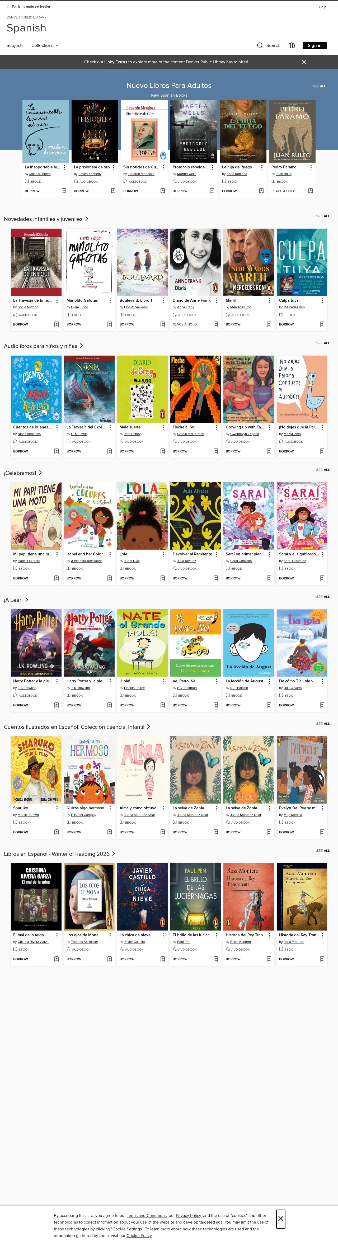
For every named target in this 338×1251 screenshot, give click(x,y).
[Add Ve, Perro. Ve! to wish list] (215, 705)
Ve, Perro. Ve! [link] (184, 681)
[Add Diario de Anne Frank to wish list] (215, 324)
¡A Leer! (14, 600)
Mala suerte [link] (130, 427)
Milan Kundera (40, 174)
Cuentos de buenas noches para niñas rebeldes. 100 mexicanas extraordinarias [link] (33, 427)
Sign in (315, 46)
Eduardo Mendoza (141, 174)
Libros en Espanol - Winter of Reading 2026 (57, 854)
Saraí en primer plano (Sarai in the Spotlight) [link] (246, 554)
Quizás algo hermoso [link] (85, 808)
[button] (268, 46)
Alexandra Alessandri (86, 561)
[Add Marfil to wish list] (269, 324)
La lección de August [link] (244, 681)
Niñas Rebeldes (29, 434)
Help (322, 7)
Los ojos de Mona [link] (82, 935)
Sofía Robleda (237, 174)
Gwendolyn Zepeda (244, 434)
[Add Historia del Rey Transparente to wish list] (269, 959)
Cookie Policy (139, 1235)
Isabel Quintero (29, 561)
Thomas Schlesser (84, 942)
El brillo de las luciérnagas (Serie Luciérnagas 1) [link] (193, 935)
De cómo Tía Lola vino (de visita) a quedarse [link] (299, 681)
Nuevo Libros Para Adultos (169, 85)
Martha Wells (186, 174)
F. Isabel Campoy (83, 815)
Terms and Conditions (147, 1215)
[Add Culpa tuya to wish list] (322, 324)
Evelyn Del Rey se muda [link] (299, 808)
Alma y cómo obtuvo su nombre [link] (140, 808)
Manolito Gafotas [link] (82, 300)
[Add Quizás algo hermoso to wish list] (109, 832)
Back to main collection (31, 7)
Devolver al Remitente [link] (192, 554)
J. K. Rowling (27, 688)
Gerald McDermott (190, 434)
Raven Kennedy (89, 174)
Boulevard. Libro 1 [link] (136, 300)
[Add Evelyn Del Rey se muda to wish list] (322, 832)
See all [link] (319, 86)
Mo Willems (292, 434)
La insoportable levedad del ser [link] (43, 167)
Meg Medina (293, 815)
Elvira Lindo (79, 307)
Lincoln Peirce (134, 688)
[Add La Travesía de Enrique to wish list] (56, 324)
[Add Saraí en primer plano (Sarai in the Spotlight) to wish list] (269, 578)
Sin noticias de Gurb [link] (141, 167)
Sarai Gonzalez (241, 561)
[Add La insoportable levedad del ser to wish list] (63, 191)
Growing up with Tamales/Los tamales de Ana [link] (246, 427)
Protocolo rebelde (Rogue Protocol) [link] (191, 167)
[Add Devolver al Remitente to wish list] (215, 578)
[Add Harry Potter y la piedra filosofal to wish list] (56, 705)
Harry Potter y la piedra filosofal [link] (33, 681)
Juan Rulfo (284, 174)
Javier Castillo (134, 942)
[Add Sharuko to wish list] (56, 832)
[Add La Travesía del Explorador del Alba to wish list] (109, 451)
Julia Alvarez (186, 561)
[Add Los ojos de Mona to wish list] (109, 959)
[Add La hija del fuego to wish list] (261, 191)
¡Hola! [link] (125, 681)
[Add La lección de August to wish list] (269, 705)
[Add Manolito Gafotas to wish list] (109, 324)
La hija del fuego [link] (237, 167)
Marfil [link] (231, 300)
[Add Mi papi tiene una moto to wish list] (56, 578)
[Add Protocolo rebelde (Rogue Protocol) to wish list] (212, 191)
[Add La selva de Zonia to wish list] (215, 832)
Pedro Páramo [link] (284, 167)
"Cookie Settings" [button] (127, 1229)
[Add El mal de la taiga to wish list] (56, 959)
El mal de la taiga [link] (28, 935)
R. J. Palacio (239, 688)
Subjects (15, 46)
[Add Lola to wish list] (162, 578)
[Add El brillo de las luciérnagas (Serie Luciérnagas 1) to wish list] (215, 959)
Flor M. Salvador (136, 307)
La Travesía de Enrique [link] (33, 300)
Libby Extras (115, 62)
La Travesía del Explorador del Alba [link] (87, 427)
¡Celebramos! (20, 473)
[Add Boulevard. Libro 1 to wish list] (162, 324)
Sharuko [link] (20, 808)
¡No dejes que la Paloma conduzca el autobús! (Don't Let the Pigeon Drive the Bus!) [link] (299, 427)
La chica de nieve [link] (135, 935)
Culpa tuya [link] (289, 300)
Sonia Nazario (28, 307)
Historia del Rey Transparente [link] (246, 935)
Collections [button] (43, 46)
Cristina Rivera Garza (33, 942)
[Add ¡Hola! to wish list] (162, 705)
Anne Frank (185, 307)
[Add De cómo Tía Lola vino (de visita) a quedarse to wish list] (322, 705)
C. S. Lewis (79, 434)
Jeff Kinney (132, 434)
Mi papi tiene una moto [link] (33, 554)
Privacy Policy (188, 1215)
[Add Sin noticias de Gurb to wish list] (162, 191)
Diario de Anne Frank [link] (192, 300)
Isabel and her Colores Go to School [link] (87, 554)
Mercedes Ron (240, 307)
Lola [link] (123, 554)
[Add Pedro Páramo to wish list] (310, 191)
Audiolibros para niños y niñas (41, 346)
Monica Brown (28, 815)
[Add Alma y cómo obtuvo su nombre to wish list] (162, 832)
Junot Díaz (132, 561)
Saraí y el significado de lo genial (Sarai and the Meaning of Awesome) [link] (299, 554)
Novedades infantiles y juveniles (44, 219)
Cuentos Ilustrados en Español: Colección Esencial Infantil (75, 727)
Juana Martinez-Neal (139, 815)
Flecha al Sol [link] (184, 427)
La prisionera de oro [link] (92, 167)
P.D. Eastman (187, 688)
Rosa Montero (240, 942)
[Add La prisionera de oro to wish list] (113, 191)
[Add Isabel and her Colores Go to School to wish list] (109, 578)
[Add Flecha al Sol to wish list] (215, 451)
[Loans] (292, 46)
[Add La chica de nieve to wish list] (162, 959)
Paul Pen (183, 942)
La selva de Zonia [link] (188, 808)
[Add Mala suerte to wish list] (162, 451)
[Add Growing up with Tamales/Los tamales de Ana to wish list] (269, 451)
